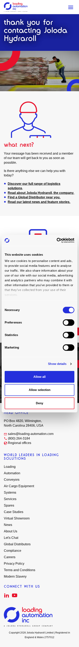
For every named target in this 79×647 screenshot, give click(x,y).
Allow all (39, 376)
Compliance (12, 550)
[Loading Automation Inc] (16, 7)
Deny (39, 403)
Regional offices (19, 443)
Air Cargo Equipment (19, 486)
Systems (10, 492)
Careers (9, 557)
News (8, 525)
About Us (10, 531)
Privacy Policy (14, 563)
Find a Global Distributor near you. (34, 197)
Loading (10, 466)
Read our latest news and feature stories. (39, 202)
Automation (12, 473)
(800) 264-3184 (19, 438)
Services (10, 499)
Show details (57, 363)
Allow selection (39, 390)
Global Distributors (17, 544)
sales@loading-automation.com (30, 434)
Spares (9, 505)
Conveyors (11, 479)
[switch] (68, 322)
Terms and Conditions (19, 570)
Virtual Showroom (17, 518)
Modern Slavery (15, 576)
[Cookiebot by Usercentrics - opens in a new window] (56, 240)
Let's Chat (11, 537)
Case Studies (13, 512)
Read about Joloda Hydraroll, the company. (41, 193)
